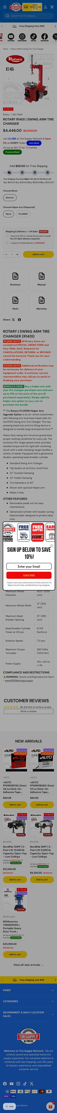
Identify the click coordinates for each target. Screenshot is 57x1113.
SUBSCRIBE (29, 575)
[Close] (52, 546)
